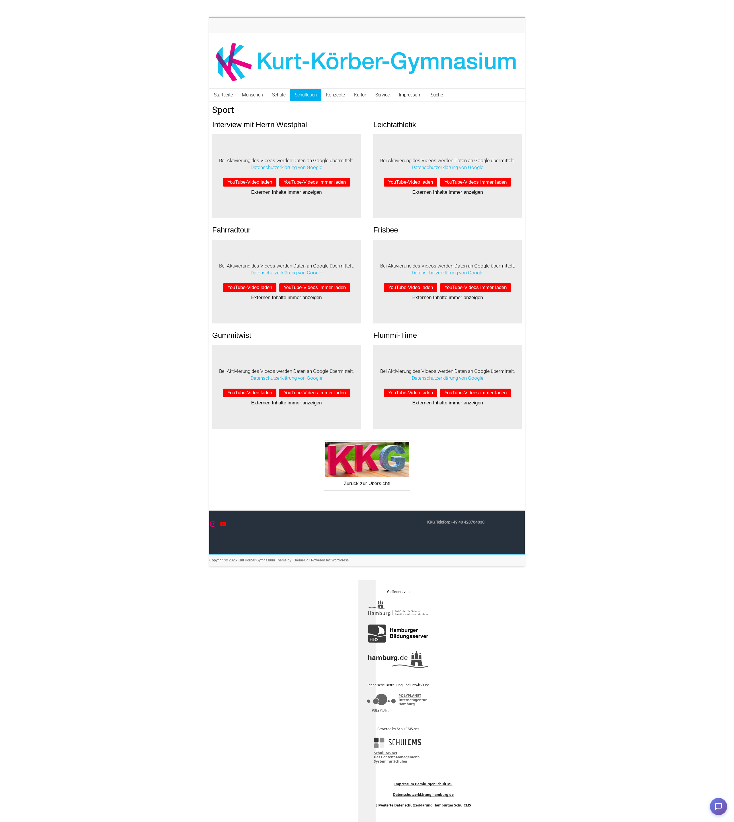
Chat (718, 806)
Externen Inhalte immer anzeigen (286, 192)
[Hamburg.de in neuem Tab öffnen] (398, 659)
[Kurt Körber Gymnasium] (367, 61)
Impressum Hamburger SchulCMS (423, 784)
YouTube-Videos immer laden (315, 182)
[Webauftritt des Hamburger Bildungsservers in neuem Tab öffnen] (398, 634)
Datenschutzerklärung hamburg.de (423, 794)
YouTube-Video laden (249, 182)
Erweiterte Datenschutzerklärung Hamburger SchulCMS (423, 805)
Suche (437, 95)
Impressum (410, 95)
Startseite (223, 95)
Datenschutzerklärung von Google (286, 167)
